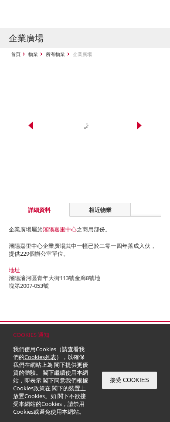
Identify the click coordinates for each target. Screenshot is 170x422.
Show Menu (152, 14)
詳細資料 (39, 210)
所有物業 (55, 54)
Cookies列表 (40, 357)
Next (139, 125)
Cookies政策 (29, 388)
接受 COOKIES (129, 380)
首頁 (15, 54)
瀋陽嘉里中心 (60, 229)
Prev (30, 125)
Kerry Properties (62, 14)
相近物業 (100, 210)
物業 (33, 54)
